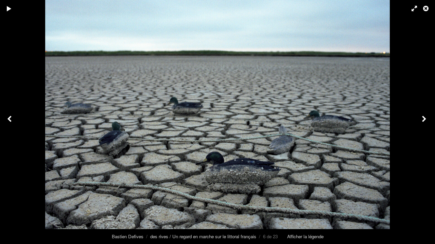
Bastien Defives (127, 236)
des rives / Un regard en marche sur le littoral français (203, 236)
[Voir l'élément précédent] (10, 122)
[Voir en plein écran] (411, 8)
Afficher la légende (305, 236)
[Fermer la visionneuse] (426, 8)
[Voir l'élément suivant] (425, 122)
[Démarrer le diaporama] (9, 8)
